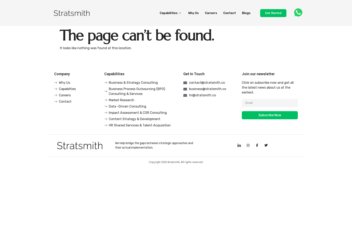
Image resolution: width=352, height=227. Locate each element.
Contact (229, 13)
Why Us (193, 13)
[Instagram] (248, 145)
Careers (211, 13)
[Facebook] (257, 145)
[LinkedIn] (239, 145)
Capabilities (169, 13)
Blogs (246, 13)
